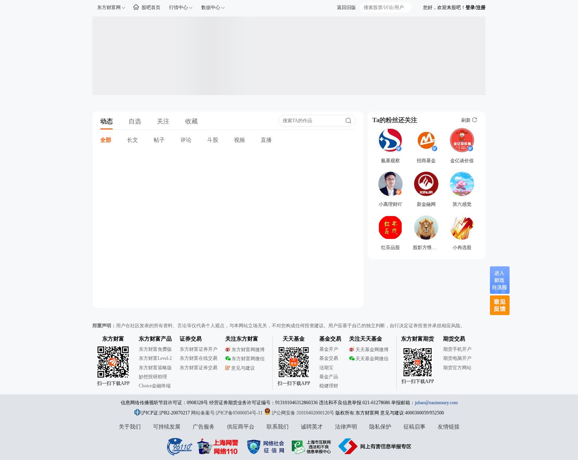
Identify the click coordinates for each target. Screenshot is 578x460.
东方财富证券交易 (198, 367)
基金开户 (328, 349)
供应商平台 (240, 427)
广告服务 (204, 427)
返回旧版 (346, 7)
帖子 (159, 140)
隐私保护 (380, 427)
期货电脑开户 (457, 358)
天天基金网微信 (371, 358)
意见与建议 (243, 368)
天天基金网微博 (371, 349)
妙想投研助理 (153, 376)
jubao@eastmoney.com (436, 402)
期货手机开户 (457, 349)
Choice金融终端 (155, 386)
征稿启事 (414, 427)
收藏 (191, 121)
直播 (266, 140)
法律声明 (346, 427)
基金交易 (328, 358)
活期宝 (326, 367)
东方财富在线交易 (198, 358)
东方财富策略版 (155, 367)
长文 (132, 140)
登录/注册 (476, 7)
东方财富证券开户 (198, 349)
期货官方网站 (457, 367)
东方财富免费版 (155, 349)
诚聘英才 (312, 427)
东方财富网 (109, 7)
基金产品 (328, 376)
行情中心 (178, 7)
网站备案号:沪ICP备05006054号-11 (227, 413)
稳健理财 (328, 386)
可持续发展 (166, 427)
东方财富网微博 (248, 349)
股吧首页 (151, 7)
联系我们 (278, 427)
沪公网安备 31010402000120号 (303, 413)
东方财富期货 (417, 339)
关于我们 (130, 427)
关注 (163, 121)
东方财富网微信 (248, 358)
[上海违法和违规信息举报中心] (312, 446)
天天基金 (294, 339)
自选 (135, 121)
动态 (106, 121)
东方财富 (113, 339)
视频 (239, 140)
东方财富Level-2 (155, 358)
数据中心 (210, 7)
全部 (105, 140)
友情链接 (449, 427)
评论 (185, 140)
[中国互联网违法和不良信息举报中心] (375, 446)
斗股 (212, 140)
